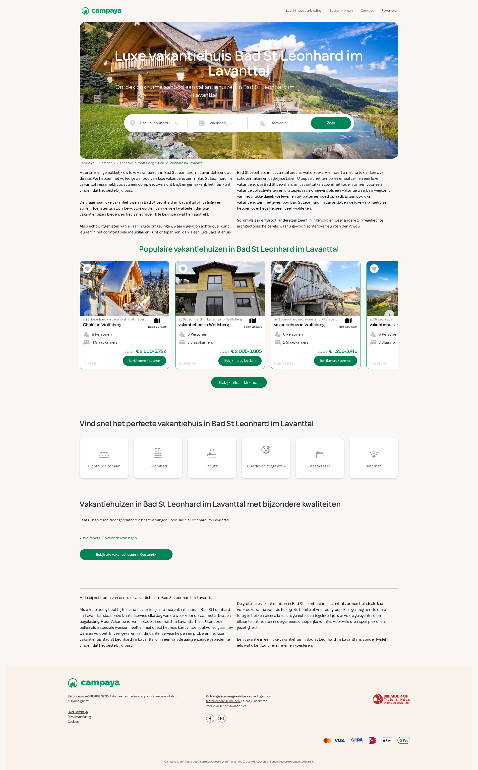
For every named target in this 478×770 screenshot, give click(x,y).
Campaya (87, 163)
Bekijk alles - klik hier (239, 382)
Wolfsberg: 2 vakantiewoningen (110, 538)
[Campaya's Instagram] (222, 719)
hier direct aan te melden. (223, 701)
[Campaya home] (100, 10)
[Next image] (389, 315)
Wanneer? (218, 123)
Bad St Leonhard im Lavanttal (180, 163)
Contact (367, 10)
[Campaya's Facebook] (210, 719)
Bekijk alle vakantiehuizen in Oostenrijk (126, 554)
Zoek (331, 123)
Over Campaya (78, 712)
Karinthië (127, 163)
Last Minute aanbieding (304, 10)
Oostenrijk (107, 163)
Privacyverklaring (79, 717)
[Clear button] (176, 123)
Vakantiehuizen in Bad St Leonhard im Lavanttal (152, 621)
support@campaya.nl (155, 696)
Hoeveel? (278, 123)
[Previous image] (89, 315)
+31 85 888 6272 (97, 696)
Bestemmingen (341, 10)
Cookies (73, 722)
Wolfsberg (146, 163)
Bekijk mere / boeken (144, 361)
